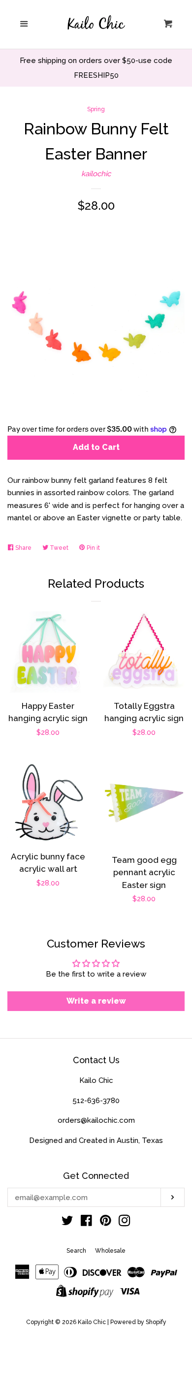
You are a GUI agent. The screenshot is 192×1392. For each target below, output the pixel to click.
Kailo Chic (92, 1322)
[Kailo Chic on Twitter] (67, 1222)
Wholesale (110, 1250)
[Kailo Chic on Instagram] (124, 1222)
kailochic (96, 173)
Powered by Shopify (138, 1322)
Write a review (96, 1001)
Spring (96, 109)
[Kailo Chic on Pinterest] (105, 1222)
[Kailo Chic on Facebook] (86, 1222)
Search (76, 1250)
